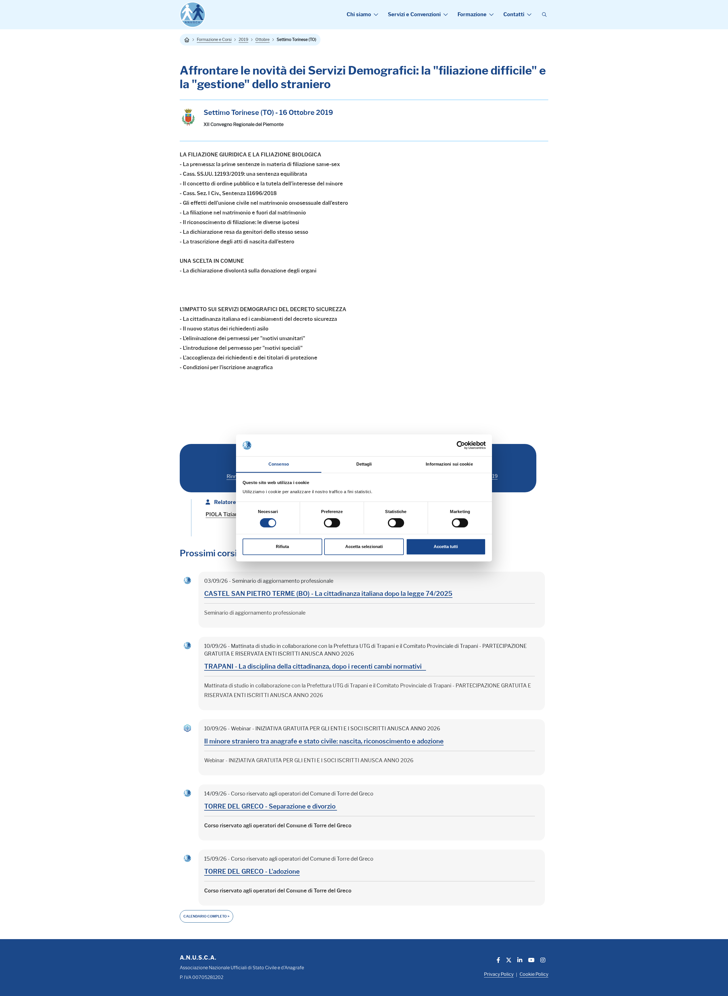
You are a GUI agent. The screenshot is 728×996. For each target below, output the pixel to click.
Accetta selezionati (364, 546)
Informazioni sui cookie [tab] (449, 464)
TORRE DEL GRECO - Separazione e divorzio (270, 806)
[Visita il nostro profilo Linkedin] (519, 960)
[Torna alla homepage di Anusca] (193, 15)
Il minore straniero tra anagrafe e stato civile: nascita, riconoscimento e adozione (324, 741)
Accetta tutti (446, 546)
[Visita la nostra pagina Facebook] (498, 960)
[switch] (332, 523)
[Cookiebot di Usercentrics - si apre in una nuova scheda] (461, 445)
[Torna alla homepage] (187, 40)
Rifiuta (282, 546)
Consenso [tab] (278, 464)
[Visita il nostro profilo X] (509, 960)
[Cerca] (544, 14)
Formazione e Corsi (214, 39)
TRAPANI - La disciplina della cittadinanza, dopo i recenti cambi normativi (315, 666)
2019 (243, 39)
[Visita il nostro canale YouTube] (531, 960)
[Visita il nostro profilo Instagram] (542, 960)
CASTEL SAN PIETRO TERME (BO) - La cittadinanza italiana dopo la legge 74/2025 (328, 594)
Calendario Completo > (206, 916)
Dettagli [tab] (364, 464)
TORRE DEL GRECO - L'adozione (252, 871)
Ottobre (262, 39)
